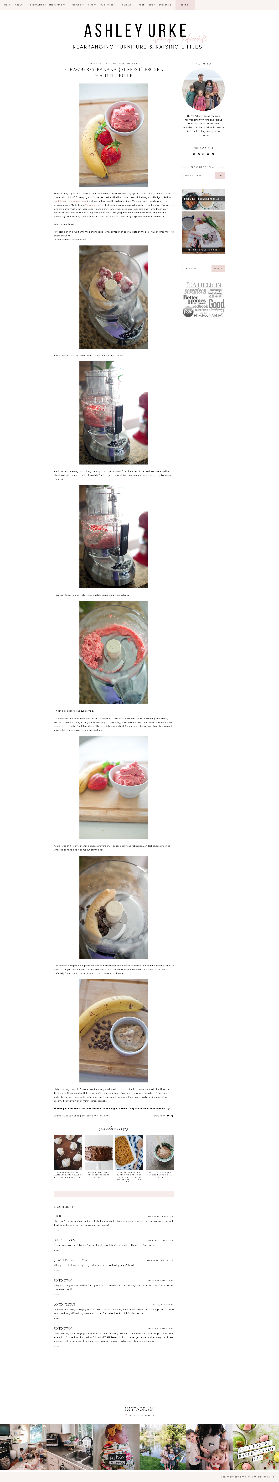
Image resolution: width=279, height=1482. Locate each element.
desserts (110, 64)
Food (142, 5)
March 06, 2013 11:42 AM (160, 1260)
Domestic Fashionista (141, 1415)
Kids (90, 5)
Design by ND (266, 1477)
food (121, 64)
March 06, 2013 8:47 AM (161, 1216)
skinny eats (132, 64)
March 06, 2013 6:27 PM (161, 1281)
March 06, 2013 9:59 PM (161, 1305)
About (19, 5)
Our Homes (107, 5)
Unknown (63, 1280)
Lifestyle (75, 5)
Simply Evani (65, 1240)
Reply (57, 1230)
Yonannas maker (94, 205)
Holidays (126, 5)
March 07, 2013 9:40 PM (161, 1329)
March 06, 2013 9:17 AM (161, 1240)
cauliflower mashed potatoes (70, 201)
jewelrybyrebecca (71, 1260)
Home (7, 5)
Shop (152, 5)
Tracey (60, 1216)
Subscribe (165, 5)
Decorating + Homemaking (46, 5)
